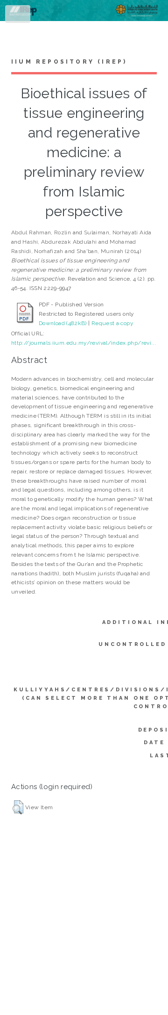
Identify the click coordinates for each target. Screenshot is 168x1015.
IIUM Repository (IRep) (69, 61)
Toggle (18, 16)
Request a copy (112, 323)
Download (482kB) (63, 323)
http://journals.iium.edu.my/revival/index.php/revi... (83, 343)
